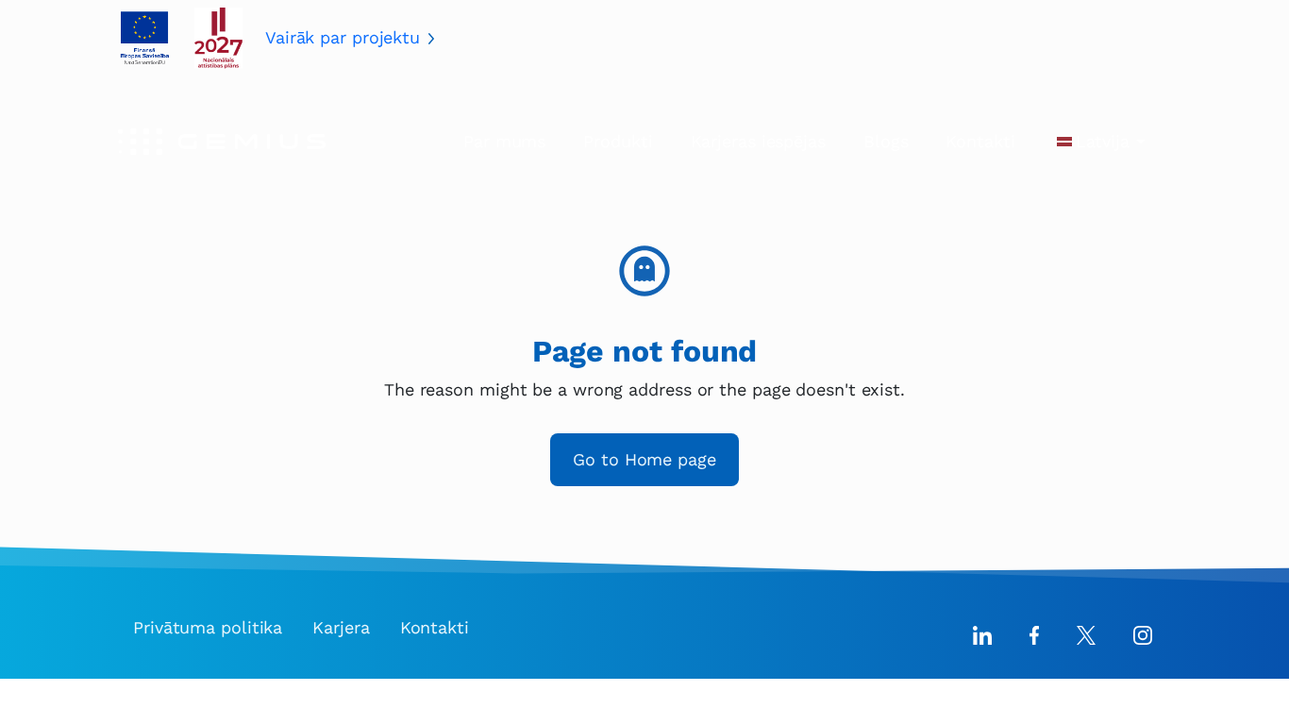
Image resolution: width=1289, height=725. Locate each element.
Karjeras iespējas (758, 141)
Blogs (886, 141)
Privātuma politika (207, 627)
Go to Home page (644, 459)
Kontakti (980, 141)
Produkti (617, 141)
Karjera (340, 627)
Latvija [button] (1103, 141)
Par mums (504, 141)
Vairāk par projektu (342, 37)
